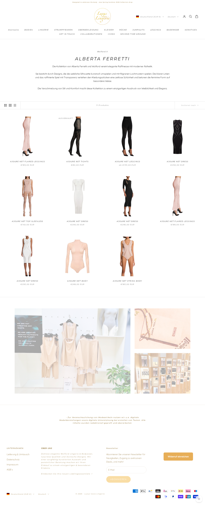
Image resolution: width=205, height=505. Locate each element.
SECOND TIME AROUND (133, 34)
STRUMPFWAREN (63, 30)
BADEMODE (173, 30)
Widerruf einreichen (178, 456)
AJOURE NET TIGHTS (77, 161)
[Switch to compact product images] (15, 105)
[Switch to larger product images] (5, 105)
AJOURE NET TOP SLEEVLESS (27, 221)
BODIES (28, 30)
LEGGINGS (155, 30)
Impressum (12, 464)
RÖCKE (123, 30)
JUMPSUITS (138, 30)
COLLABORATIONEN (91, 34)
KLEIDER (109, 30)
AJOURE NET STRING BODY (127, 281)
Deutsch (172, 17)
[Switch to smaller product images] (10, 105)
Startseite (13, 30)
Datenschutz (13, 459)
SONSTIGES (191, 30)
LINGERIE (43, 30)
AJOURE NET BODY (77, 281)
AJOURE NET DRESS (177, 161)
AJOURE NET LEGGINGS (127, 161)
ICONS (111, 34)
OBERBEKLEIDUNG (88, 30)
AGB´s (10, 469)
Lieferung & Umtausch (18, 454)
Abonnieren (118, 479)
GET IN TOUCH (67, 34)
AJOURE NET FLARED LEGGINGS (27, 161)
